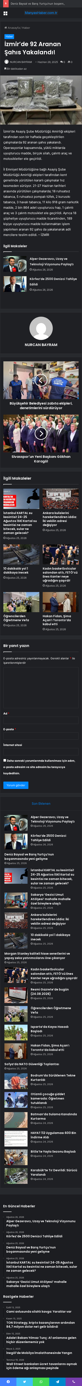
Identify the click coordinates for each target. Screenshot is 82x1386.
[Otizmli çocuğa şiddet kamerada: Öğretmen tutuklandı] (16, 1100)
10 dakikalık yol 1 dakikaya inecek (15, 570)
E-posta (9, 729)
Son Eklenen (41, 804)
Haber (26, 27)
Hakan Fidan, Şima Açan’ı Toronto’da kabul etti (57, 620)
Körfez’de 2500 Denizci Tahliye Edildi (48, 838)
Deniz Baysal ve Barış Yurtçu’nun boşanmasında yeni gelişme (29, 856)
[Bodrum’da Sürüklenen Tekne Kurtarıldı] (16, 1081)
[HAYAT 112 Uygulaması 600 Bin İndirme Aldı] (16, 1139)
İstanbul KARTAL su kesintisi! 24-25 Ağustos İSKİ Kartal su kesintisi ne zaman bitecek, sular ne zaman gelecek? (20, 523)
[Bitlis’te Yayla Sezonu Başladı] (16, 1157)
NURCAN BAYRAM (21, 62)
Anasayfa (13, 27)
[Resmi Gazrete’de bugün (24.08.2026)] (16, 995)
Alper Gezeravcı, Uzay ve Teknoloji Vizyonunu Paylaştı (53, 819)
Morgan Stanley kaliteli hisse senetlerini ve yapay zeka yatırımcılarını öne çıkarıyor (37, 955)
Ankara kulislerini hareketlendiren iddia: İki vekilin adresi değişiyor (60, 519)
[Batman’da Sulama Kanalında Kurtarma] (16, 1120)
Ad (6, 713)
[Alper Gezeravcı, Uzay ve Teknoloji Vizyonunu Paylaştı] (14, 264)
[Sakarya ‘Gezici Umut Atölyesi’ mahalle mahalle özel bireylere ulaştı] (16, 900)
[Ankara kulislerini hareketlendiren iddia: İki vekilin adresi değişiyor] (61, 499)
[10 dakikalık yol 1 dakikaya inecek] (21, 554)
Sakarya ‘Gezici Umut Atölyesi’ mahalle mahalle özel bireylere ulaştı (51, 899)
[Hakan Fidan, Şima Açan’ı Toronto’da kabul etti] (61, 602)
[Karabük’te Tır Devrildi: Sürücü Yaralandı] (16, 1176)
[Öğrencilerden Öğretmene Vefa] (21, 602)
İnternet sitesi (12, 745)
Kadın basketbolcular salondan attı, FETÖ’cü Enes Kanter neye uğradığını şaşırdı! (60, 574)
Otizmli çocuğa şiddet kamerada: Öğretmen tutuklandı (48, 1098)
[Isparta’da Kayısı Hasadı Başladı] (16, 1032)
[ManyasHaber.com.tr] (41, 12)
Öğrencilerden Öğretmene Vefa (16, 618)
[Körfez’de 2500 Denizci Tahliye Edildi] (14, 284)
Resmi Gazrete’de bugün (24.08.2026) (50, 991)
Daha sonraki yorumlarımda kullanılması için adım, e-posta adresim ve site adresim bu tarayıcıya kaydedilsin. (39, 767)
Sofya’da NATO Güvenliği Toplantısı (31, 1064)
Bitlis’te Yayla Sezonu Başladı (53, 1151)
